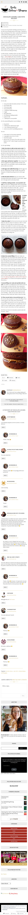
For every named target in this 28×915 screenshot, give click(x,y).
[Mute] (23, 864)
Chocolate (14, 25)
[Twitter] (19, 1)
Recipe (20, 25)
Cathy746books (11, 417)
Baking (3, 25)
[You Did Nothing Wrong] (25, 803)
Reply (3, 427)
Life (14, 833)
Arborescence (4, 797)
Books (14, 831)
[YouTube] (24, 1)
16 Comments (5, 26)
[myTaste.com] (5, 893)
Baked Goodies (5, 24)
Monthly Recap (14, 841)
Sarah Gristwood (5, 808)
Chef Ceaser (12, 599)
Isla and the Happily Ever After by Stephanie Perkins (14, 400)
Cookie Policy (4, 909)
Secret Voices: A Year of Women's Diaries (11, 807)
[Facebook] (26, 1)
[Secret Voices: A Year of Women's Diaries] (25, 808)
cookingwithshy (11, 609)
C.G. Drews (4, 803)
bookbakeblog (5, 22)
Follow (14, 769)
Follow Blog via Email (14, 753)
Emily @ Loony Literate (13, 557)
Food (18, 25)
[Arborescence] (25, 798)
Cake (7, 25)
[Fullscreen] (25, 864)
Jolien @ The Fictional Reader (15, 449)
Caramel (10, 25)
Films (14, 838)
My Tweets (4, 874)
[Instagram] (22, 1)
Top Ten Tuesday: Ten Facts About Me (13, 404)
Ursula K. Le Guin (5, 814)
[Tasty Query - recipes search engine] (13, 893)
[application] (14, 858)
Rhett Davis (4, 798)
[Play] (2, 864)
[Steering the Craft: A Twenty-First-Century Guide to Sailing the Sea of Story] (25, 813)
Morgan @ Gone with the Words (15, 513)
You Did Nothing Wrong (7, 802)
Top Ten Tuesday (14, 836)
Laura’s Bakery (8, 56)
